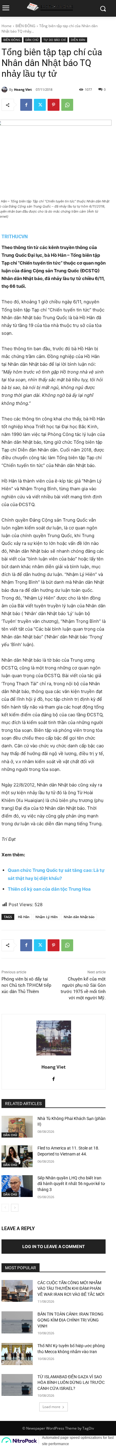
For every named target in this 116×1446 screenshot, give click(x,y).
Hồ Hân (23, 917)
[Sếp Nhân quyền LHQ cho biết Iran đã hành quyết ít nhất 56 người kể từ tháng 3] (17, 1186)
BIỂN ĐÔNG (25, 25)
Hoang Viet (23, 89)
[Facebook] (26, 105)
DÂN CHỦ (31, 40)
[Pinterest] (53, 105)
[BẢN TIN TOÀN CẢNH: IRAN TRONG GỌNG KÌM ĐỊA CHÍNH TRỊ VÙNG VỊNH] (17, 1322)
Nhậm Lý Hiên (46, 917)
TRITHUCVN (14, 236)
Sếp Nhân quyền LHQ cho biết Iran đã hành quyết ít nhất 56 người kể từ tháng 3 (71, 1183)
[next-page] (14, 1208)
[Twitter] (40, 105)
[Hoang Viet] (5, 90)
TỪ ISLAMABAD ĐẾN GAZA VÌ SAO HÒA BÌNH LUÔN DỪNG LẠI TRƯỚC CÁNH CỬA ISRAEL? (71, 1382)
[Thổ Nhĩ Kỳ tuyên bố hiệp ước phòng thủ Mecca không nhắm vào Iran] (17, 1354)
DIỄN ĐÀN (78, 40)
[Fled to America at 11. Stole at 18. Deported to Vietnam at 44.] (17, 1156)
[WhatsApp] (67, 105)
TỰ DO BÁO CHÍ (54, 40)
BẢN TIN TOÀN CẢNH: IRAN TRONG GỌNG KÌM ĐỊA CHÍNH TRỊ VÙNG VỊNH (70, 1320)
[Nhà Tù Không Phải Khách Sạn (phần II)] (17, 1127)
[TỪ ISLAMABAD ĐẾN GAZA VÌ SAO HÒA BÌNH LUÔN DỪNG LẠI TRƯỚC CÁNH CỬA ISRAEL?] (17, 1385)
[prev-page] (5, 1208)
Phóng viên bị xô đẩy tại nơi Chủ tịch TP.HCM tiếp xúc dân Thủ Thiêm (26, 985)
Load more (51, 1406)
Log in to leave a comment (53, 1246)
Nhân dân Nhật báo (79, 917)
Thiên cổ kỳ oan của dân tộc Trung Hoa (49, 889)
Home (6, 25)
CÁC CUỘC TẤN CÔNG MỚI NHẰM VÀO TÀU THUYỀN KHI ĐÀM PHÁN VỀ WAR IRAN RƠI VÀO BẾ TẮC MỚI (70, 1288)
